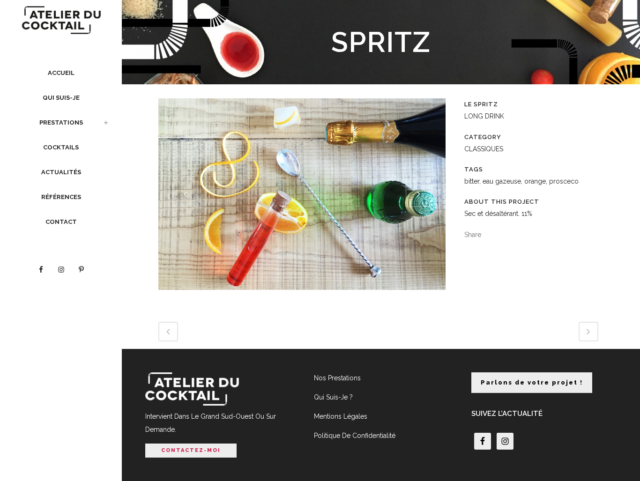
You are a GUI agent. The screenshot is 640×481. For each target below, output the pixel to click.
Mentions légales (340, 416)
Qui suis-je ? (333, 397)
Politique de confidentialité (354, 435)
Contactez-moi (191, 450)
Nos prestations (337, 378)
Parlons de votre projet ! (532, 382)
